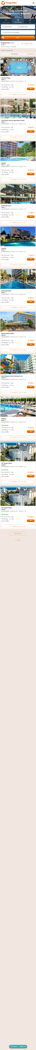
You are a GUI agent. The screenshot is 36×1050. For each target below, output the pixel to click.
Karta (23, 1046)
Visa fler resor (18, 533)
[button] (9, 26)
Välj (31, 88)
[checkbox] (2, 58)
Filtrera (15, 1046)
